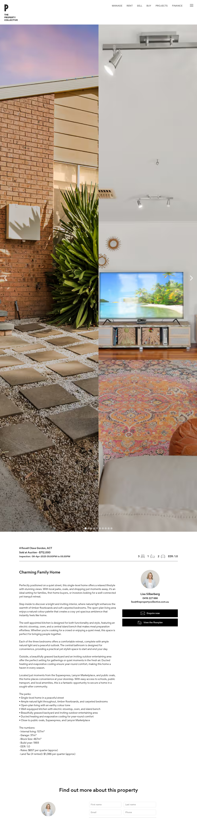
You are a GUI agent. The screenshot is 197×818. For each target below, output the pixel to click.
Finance (177, 5)
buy (149, 5)
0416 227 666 (150, 598)
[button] (162, 5)
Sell (139, 5)
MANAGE (117, 5)
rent (130, 5)
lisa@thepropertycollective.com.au (150, 601)
